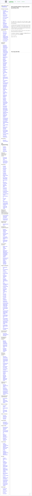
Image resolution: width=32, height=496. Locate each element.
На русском (4, 493)
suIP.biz (11, 1)
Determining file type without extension (5, 428)
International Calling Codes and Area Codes (5, 334)
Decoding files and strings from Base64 (5, 237)
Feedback (23, 1)
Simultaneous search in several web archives (5, 161)
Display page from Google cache (5, 158)
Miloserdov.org (4, 6)
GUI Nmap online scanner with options (5, 364)
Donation (18, 1)
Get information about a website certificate (5, 131)
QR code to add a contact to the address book (5, 481)
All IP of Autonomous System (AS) (5, 23)
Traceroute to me (5, 39)
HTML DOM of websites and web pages (5, 122)
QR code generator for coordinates (5, 462)
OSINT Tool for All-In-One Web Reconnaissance (5, 109)
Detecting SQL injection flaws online (5, 346)
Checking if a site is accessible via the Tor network (5, 119)
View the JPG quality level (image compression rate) (5, 290)
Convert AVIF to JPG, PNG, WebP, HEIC (5, 326)
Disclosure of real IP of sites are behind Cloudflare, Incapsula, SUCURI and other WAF (5, 261)
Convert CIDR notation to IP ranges (5, 207)
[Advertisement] (20, 14)
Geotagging (4, 271)
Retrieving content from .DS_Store (5, 439)
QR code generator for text (5, 459)
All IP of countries (5, 17)
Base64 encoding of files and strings (5, 234)
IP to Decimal (5, 190)
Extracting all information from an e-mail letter (5, 423)
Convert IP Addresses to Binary (5, 185)
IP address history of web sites (5, 72)
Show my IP (4, 31)
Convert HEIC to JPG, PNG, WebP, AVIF (5, 308)
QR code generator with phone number (5, 465)
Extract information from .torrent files (5, 284)
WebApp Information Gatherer (5, 60)
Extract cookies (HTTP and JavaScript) (5, 128)
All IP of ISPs (5, 18)
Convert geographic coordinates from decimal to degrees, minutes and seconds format (5, 446)
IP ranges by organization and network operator (5, 26)
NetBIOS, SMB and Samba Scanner (5, 115)
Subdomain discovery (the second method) (5, 388)
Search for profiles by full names (5, 92)
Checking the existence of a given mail (5, 86)
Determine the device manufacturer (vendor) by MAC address (5, 400)
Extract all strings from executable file (5, 431)
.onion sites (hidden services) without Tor (5, 112)
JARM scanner (5, 151)
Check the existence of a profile (5, 89)
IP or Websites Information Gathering (5, 54)
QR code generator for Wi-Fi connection (5, 477)
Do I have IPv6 (5, 40)
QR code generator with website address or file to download (5, 469)
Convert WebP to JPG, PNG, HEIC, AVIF (5, 316)
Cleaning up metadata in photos (5, 276)
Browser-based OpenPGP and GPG (5, 241)
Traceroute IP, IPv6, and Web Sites (5, 411)
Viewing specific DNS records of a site (5, 78)
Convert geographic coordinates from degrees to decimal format (5, 452)
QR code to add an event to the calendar (5, 484)
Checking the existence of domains (5, 96)
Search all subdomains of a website (5, 385)
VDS (15, 1)
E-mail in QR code (5, 475)
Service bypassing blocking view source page (5, 216)
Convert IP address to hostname (4, 99)
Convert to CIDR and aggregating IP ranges (5, 204)
